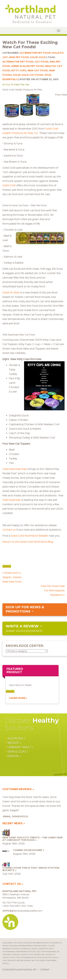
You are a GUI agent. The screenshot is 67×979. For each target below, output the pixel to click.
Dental (13, 756)
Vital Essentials (11, 499)
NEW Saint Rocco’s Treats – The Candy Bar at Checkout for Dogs (32, 838)
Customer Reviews (17, 789)
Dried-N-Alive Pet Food (27, 66)
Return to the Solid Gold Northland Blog (27, 541)
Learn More (17, 698)
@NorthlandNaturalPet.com (22, 910)
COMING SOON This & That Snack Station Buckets (30, 869)
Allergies (15, 738)
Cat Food (41, 61)
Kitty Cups (18, 70)
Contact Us (11, 883)
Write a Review (22, 626)
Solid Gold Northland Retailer (29, 535)
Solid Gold (38, 57)
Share (6, 566)
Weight (13, 742)
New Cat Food (38, 70)
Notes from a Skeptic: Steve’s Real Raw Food (11, 577)
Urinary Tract (19, 747)
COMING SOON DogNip (27, 850)
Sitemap (44, 969)
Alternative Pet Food (35, 52)
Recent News (12, 823)
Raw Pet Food (19, 57)
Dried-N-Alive (11, 292)
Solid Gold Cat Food (28, 74)
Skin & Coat (16, 751)
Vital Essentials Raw (14, 469)
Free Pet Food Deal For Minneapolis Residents (53, 590)
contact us (9, 529)
